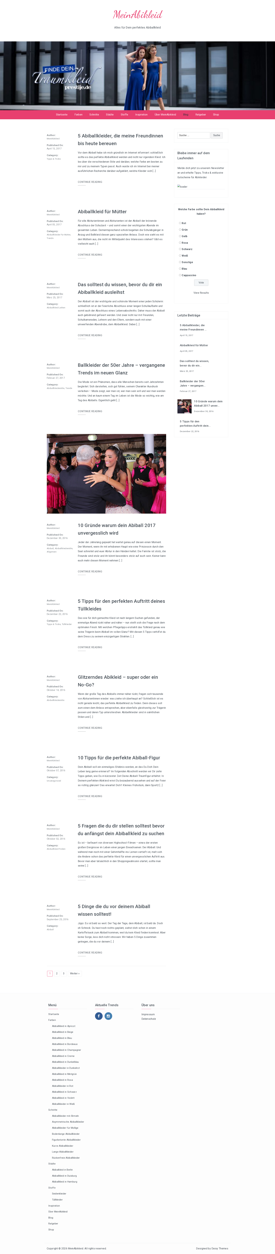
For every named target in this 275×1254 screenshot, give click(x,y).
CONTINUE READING (90, 181)
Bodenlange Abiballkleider (66, 1133)
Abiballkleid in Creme (63, 1056)
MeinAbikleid (137, 14)
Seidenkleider (59, 1193)
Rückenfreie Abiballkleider (66, 1157)
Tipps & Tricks (54, 159)
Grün (185, 229)
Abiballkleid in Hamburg (64, 1181)
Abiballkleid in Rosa (62, 1079)
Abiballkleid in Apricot (63, 1026)
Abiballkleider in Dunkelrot (66, 1068)
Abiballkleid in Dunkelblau (65, 1062)
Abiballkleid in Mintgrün (64, 1074)
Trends (50, 238)
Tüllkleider (67, 624)
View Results (201, 292)
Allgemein (51, 552)
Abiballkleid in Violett (63, 1097)
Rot (184, 223)
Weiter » (75, 973)
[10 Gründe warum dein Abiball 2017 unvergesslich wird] (184, 406)
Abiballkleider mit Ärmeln (65, 1115)
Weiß (185, 255)
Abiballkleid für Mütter (102, 211)
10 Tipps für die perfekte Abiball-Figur (119, 757)
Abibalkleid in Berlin (62, 1169)
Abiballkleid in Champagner (66, 1050)
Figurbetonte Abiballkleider (66, 1139)
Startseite (61, 114)
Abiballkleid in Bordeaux (65, 1044)
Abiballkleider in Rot (62, 1086)
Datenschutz (148, 1018)
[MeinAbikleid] (137, 75)
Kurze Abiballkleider (62, 1145)
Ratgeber (200, 114)
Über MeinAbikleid (165, 114)
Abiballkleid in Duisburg (64, 1175)
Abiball (50, 548)
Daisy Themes (220, 1248)
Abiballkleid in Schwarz (64, 1091)
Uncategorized (54, 781)
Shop (216, 114)
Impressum (148, 1014)
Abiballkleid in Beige (62, 1032)
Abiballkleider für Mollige (65, 1127)
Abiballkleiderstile (55, 388)
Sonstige (187, 262)
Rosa (185, 242)
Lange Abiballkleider (63, 1151)
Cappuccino (189, 275)
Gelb (184, 236)
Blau (184, 268)
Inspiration (141, 114)
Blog (185, 114)
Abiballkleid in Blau (62, 1038)
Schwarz (187, 249)
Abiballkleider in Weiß (63, 1104)
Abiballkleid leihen (56, 307)
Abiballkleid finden (56, 849)
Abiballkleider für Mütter (59, 234)
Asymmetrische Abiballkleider (68, 1121)
